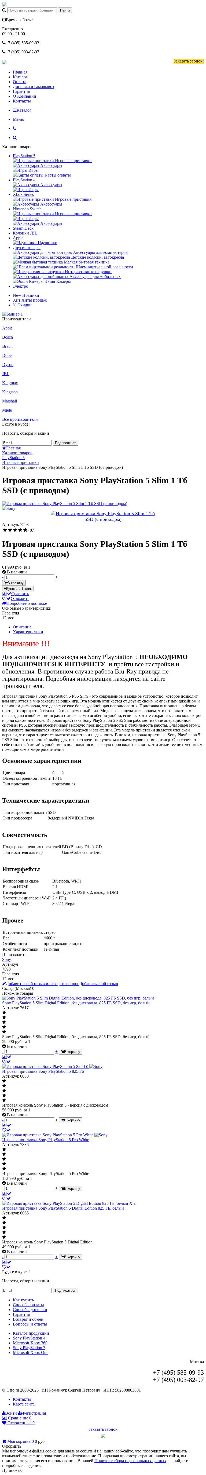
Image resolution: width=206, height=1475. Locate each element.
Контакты (22, 101)
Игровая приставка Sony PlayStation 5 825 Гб (43, 1071)
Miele (7, 410)
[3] (15, 530)
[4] (20, 530)
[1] (5, 530)
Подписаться (65, 443)
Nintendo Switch (27, 209)
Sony (6, 959)
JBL (5, 373)
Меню (18, 119)
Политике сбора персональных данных (130, 1460)
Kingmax (10, 382)
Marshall (9, 401)
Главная (20, 72)
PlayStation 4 (24, 180)
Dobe (7, 355)
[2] (10, 530)
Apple (18, 238)
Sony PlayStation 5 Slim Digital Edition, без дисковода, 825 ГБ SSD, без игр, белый (76, 1003)
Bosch (7, 337)
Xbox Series (23, 194)
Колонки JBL (25, 233)
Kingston (10, 392)
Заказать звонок (103, 1429)
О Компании (24, 96)
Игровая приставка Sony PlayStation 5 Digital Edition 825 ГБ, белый (63, 1208)
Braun (7, 346)
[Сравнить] (6, 1057)
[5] (25, 530)
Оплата (19, 81)
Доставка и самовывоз (33, 86)
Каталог (20, 77)
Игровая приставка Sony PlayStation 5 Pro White (45, 1139)
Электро (20, 286)
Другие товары (27, 247)
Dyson (7, 364)
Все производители (20, 419)
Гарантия (21, 91)
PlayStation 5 (24, 155)
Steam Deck (23, 228)
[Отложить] (6, 1061)
